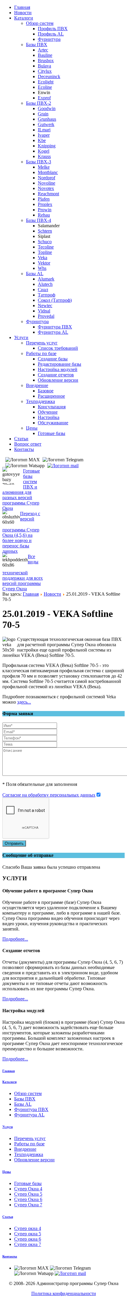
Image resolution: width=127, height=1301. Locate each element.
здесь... (24, 701)
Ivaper (44, 135)
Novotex (46, 188)
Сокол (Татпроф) (55, 300)
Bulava (44, 65)
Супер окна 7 (27, 1244)
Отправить (14, 843)
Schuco (45, 241)
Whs (42, 268)
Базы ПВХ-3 (38, 161)
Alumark (46, 278)
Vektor (44, 262)
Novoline (46, 183)
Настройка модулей (57, 369)
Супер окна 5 (27, 1233)
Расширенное (51, 396)
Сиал (43, 289)
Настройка (48, 417)
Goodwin (47, 108)
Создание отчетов (56, 374)
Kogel (43, 151)
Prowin (44, 209)
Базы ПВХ (36, 44)
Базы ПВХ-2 (38, 103)
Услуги (21, 337)
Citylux (45, 71)
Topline (45, 252)
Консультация (52, 406)
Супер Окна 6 (28, 1199)
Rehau (44, 214)
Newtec (45, 305)
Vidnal (44, 310)
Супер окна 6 (27, 1239)
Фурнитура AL (53, 332)
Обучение (48, 412)
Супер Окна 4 (28, 1188)
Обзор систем (39, 23)
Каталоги (23, 17)
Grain (43, 113)
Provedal (46, 316)
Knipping (47, 145)
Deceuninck (49, 76)
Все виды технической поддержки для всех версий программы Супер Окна (22, 572)
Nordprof (46, 177)
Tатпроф (46, 294)
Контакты (24, 449)
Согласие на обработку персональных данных (48, 794)
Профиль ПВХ (53, 28)
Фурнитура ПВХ (55, 326)
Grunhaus (47, 119)
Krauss (44, 156)
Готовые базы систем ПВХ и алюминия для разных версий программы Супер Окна (21, 489)
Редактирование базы (59, 364)
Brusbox (46, 60)
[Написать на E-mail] (63, 464)
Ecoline (45, 87)
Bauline (45, 55)
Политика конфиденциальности (63, 1293)
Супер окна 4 (27, 1228)
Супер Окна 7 (28, 1204)
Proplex (45, 204)
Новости (23, 12)
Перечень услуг (42, 342)
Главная (22, 7)
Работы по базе (41, 353)
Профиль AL (51, 33)
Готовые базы (51, 433)
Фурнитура (49, 39)
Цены (32, 428)
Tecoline (46, 246)
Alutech (45, 284)
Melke (44, 167)
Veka (42, 257)
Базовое (45, 390)
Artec (43, 49)
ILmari (44, 129)
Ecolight (45, 81)
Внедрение (37, 385)
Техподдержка (40, 401)
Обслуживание (53, 422)
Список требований (58, 348)
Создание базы (53, 358)
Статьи (21, 438)
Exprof (44, 97)
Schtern (45, 230)
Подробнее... (15, 939)
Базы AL (34, 273)
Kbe (42, 140)
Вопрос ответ (27, 443)
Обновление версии (58, 380)
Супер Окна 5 (28, 1194)
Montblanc (48, 172)
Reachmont (48, 193)
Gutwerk (46, 124)
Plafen (44, 198)
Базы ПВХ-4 (38, 220)
